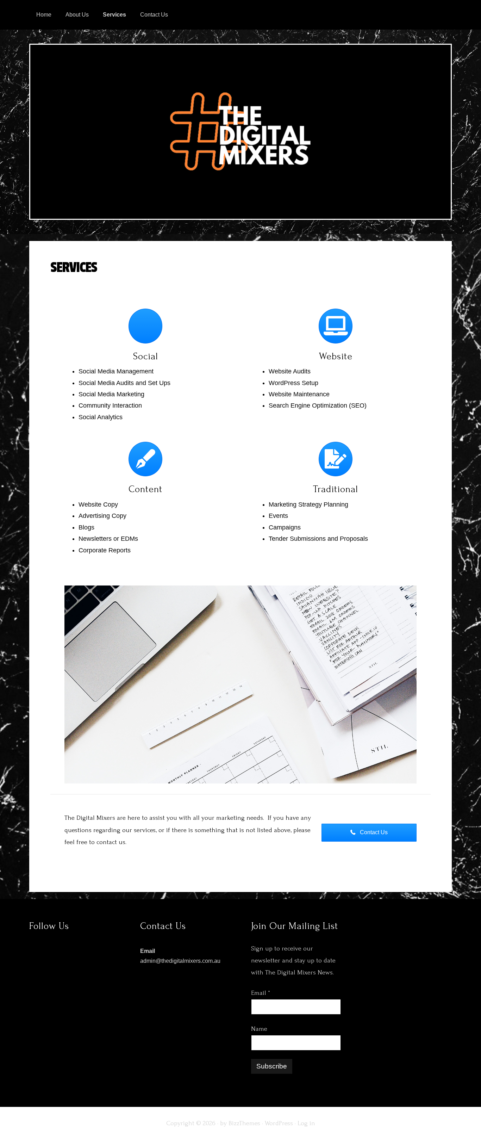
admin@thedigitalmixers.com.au (180, 961)
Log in (306, 1123)
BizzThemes (244, 1123)
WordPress (279, 1123)
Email (260, 993)
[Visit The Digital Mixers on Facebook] (439, 53)
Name (259, 1029)
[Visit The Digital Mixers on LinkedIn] (422, 53)
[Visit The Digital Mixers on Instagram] (405, 53)
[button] (369, 833)
